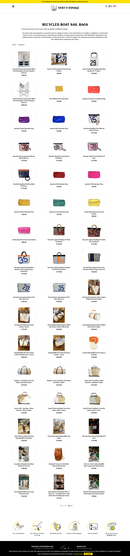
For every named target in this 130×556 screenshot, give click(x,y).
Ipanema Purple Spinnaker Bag (23, 128)
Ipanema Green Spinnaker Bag (58, 212)
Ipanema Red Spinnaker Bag (59, 184)
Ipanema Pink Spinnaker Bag (94, 184)
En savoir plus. (78, 554)
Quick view (59, 66)
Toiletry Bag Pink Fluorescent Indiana (24, 239)
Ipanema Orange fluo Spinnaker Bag (94, 99)
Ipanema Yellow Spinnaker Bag (23, 212)
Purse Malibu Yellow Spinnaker (59, 99)
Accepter (88, 554)
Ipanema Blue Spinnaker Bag (59, 128)
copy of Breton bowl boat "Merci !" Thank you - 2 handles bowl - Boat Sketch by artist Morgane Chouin (59, 493)
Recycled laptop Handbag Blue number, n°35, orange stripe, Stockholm (24, 269)
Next (70, 506)
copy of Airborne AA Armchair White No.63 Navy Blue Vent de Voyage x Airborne (24, 71)
